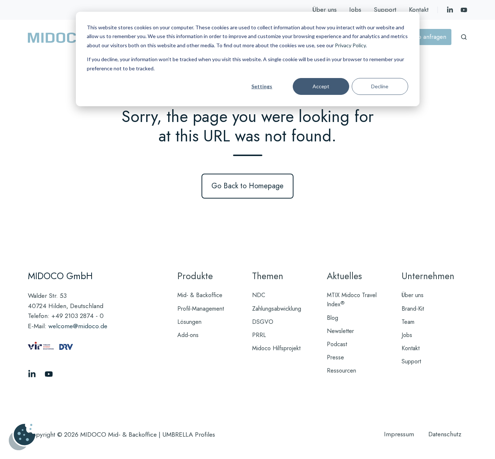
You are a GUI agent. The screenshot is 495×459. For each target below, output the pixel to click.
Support (385, 9)
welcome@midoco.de (77, 326)
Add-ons (188, 335)
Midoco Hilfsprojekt (276, 348)
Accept (321, 86)
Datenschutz (444, 434)
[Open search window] (464, 37)
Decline (379, 86)
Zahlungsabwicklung (276, 308)
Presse (335, 357)
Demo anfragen (425, 36)
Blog (332, 318)
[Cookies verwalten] (22, 437)
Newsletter (340, 331)
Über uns (324, 9)
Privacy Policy (350, 45)
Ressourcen (341, 370)
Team (408, 322)
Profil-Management (200, 308)
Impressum (399, 434)
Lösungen (189, 322)
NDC (258, 295)
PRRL (259, 335)
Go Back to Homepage (247, 186)
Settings (261, 86)
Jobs (355, 9)
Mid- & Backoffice (199, 295)
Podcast (337, 344)
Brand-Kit (413, 308)
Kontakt (419, 9)
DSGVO (262, 322)
